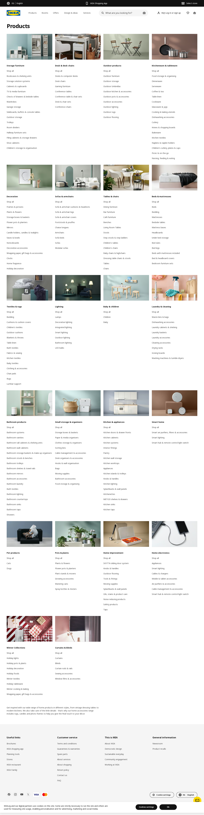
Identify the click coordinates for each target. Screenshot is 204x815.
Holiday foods (13, 673)
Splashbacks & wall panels (115, 489)
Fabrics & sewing (14, 353)
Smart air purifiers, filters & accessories (169, 432)
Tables (106, 263)
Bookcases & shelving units (19, 76)
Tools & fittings (110, 578)
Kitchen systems (110, 442)
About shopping (64, 764)
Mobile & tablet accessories (164, 578)
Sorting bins (60, 448)
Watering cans (61, 583)
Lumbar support (14, 383)
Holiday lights (13, 658)
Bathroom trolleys (15, 463)
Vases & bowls (13, 237)
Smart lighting (61, 332)
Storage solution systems (18, 81)
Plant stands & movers (65, 573)
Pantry (106, 453)
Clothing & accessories (17, 368)
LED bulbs (59, 348)
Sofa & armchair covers (65, 217)
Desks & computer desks (66, 76)
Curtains (59, 658)
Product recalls (159, 749)
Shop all (10, 71)
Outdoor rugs (109, 112)
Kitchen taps (109, 509)
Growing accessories (64, 578)
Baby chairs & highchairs (114, 253)
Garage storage (14, 107)
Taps (105, 609)
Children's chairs (110, 248)
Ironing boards (158, 353)
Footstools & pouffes (65, 222)
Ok (168, 807)
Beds (154, 207)
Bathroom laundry (15, 483)
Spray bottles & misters (66, 589)
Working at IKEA (112, 764)
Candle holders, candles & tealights (22, 232)
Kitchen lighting (110, 483)
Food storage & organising (164, 76)
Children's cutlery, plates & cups (166, 148)
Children (107, 317)
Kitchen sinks (109, 504)
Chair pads (11, 373)
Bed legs (156, 248)
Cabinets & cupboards (17, 86)
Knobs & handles (111, 478)
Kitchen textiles (159, 137)
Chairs (106, 268)
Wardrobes (12, 101)
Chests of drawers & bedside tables (23, 96)
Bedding (155, 212)
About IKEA (110, 743)
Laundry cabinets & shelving (164, 327)
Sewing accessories (64, 673)
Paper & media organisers (67, 437)
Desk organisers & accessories (69, 458)
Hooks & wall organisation (67, 463)
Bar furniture (109, 212)
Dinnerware (157, 81)
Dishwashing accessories (163, 117)
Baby (105, 322)
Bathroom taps (14, 509)
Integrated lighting (63, 327)
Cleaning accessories (161, 342)
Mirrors (10, 227)
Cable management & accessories (70, 453)
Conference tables (63, 91)
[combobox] (120, 13)
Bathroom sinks (14, 504)
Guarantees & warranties (68, 749)
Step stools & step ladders (115, 237)
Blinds (58, 663)
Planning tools (13, 754)
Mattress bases (159, 227)
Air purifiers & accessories (163, 583)
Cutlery (155, 122)
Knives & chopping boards (163, 127)
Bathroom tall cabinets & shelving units (24, 442)
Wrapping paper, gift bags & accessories (25, 253)
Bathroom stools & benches (19, 458)
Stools (106, 232)
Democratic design (113, 749)
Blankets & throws (15, 337)
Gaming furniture (62, 86)
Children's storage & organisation (22, 148)
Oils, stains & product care (115, 594)
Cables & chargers (160, 573)
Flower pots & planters (17, 222)
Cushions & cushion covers (19, 322)
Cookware (156, 101)
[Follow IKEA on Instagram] (15, 794)
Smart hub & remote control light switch (170, 442)
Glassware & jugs (160, 107)
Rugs (9, 378)
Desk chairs (60, 81)
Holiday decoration (15, 268)
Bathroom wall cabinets (17, 448)
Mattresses (157, 217)
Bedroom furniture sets (162, 263)
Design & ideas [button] (71, 13)
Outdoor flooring (111, 117)
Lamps (58, 317)
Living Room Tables (112, 227)
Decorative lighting (63, 322)
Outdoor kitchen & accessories (117, 91)
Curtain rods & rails (63, 668)
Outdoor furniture (111, 76)
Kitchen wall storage (112, 458)
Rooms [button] (45, 13)
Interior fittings (110, 448)
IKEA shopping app (15, 749)
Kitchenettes (109, 494)
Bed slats (156, 243)
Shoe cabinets (13, 143)
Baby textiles (12, 363)
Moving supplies (62, 473)
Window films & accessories (67, 678)
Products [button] (32, 13)
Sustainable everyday (114, 754)
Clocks (9, 258)
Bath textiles (12, 348)
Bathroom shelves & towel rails (21, 468)
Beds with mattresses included (166, 253)
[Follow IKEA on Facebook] (9, 794)
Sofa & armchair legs (64, 212)
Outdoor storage (14, 117)
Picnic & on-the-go (160, 153)
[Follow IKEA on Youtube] (21, 794)
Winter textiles (13, 678)
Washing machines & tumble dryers (168, 358)
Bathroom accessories (17, 478)
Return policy (63, 770)
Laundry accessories (161, 337)
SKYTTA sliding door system (116, 563)
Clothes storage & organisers (68, 442)
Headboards (157, 232)
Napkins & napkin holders (163, 143)
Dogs (9, 568)
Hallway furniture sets (16, 132)
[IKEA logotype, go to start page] (13, 13)
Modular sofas (61, 248)
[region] (102, 807)
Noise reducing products (114, 599)
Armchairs (59, 232)
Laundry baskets (159, 332)
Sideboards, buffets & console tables (23, 112)
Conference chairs (63, 107)
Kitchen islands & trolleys (114, 473)
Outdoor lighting (110, 107)
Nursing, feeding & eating (163, 158)
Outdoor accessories (112, 101)
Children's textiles (14, 327)
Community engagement (116, 759)
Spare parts (62, 754)
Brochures (11, 743)
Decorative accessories (17, 248)
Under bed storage (160, 237)
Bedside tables (158, 222)
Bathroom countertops (17, 499)
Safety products (110, 604)
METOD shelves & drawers (115, 499)
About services (63, 759)
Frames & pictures (15, 207)
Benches (107, 222)
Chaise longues (62, 227)
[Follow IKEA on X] (28, 794)
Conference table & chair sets (68, 96)
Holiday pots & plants (16, 663)
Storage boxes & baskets (18, 217)
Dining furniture (110, 207)
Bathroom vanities (15, 437)
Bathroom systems (15, 432)
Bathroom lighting (63, 342)
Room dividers (13, 127)
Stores (10, 759)
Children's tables (110, 243)
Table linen (156, 96)
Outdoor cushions (15, 332)
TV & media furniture (16, 91)
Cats (9, 563)
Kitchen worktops (111, 463)
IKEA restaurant (14, 764)
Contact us (62, 775)
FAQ (59, 780)
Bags (57, 468)
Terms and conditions (67, 743)
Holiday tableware (15, 683)
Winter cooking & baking (18, 689)
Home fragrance (14, 263)
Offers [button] (56, 13)
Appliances (108, 468)
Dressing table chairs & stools (117, 258)
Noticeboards (13, 243)
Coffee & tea (158, 91)
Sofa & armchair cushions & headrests (72, 207)
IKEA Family (12, 770)
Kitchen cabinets (110, 437)
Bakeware (156, 132)
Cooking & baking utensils (163, 112)
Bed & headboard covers (163, 258)
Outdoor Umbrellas (112, 86)
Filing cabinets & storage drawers (22, 137)
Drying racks (157, 348)
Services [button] (87, 13)
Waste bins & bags (160, 317)
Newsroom (158, 743)
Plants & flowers (14, 212)
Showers (10, 514)
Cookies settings (146, 807)
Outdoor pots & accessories (116, 96)
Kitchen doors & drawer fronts (117, 432)
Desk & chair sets (63, 101)
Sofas (57, 243)
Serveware (156, 86)
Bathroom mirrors (15, 473)
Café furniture (109, 217)
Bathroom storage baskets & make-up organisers (29, 453)
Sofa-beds (59, 237)
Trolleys (10, 122)
